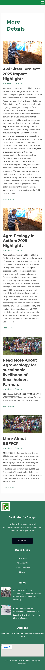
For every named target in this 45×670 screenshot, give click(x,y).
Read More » (8, 199)
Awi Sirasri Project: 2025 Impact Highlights (21, 74)
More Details (8, 83)
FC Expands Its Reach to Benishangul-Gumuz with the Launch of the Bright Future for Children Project (27, 613)
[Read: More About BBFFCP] (22, 424)
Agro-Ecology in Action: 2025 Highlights (19, 241)
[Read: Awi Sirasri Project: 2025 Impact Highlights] (22, 52)
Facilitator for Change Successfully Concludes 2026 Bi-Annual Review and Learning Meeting (27, 595)
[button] (42, 2)
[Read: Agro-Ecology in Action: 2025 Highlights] (22, 219)
